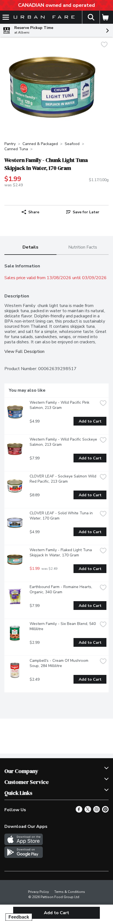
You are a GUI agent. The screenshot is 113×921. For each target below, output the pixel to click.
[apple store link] (23, 844)
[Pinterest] (105, 811)
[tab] (30, 247)
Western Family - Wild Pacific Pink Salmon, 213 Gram (60, 405)
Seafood (72, 143)
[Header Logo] (43, 17)
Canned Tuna (16, 149)
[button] (91, 17)
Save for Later (86, 212)
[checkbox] (104, 45)
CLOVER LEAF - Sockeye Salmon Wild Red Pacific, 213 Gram (63, 479)
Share (33, 212)
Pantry (10, 143)
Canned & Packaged (40, 143)
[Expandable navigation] (5, 17)
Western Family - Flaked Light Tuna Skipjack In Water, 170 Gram (61, 552)
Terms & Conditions (69, 892)
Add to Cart (90, 421)
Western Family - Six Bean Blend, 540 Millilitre (63, 626)
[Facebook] (79, 811)
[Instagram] (96, 811)
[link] (82, 212)
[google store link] (23, 857)
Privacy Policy (38, 892)
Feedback (19, 917)
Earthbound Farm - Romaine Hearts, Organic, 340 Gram (61, 589)
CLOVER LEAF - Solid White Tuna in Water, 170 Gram (62, 515)
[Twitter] (87, 811)
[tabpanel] (56, 476)
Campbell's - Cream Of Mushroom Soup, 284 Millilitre (59, 663)
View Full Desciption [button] (24, 351)
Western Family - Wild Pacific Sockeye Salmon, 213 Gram (64, 442)
